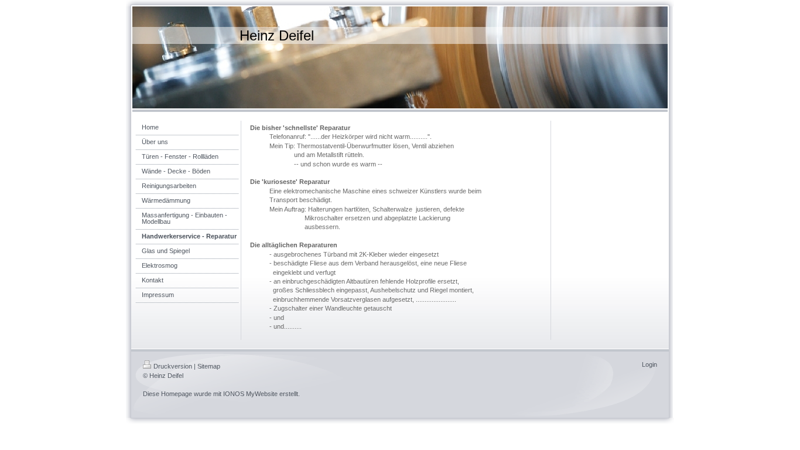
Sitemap (208, 366)
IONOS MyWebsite (250, 393)
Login (649, 364)
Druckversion (172, 366)
